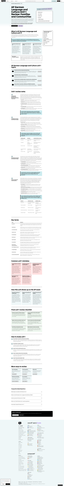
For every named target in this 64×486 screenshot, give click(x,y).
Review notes (40, 15)
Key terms (39, 17)
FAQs (44, 44)
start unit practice (14, 25)
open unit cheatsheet (15, 381)
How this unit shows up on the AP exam (48, 40)
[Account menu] (61, 1)
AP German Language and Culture (15, 3)
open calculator (25, 381)
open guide (39, 71)
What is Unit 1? (40, 12)
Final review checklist (46, 41)
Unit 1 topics (45, 34)
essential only (3, 484)
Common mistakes (40, 19)
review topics (20, 25)
